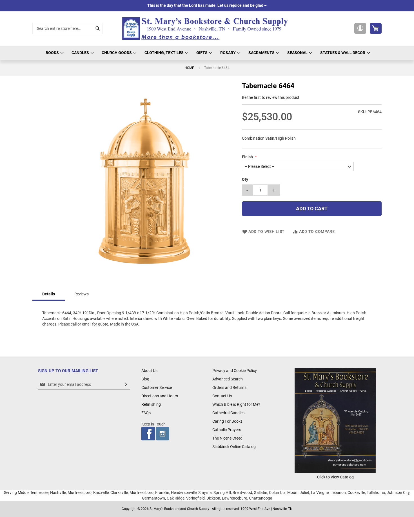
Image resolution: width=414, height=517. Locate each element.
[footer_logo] (335, 471)
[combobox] (67, 28)
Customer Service (156, 387)
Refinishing (151, 404)
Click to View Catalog (335, 477)
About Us (149, 370)
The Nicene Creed (227, 438)
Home (189, 68)
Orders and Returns (229, 387)
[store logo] (207, 28)
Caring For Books (227, 421)
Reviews (81, 294)
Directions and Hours (159, 396)
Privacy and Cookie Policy (234, 370)
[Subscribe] (126, 384)
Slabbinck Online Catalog (234, 446)
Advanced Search (227, 379)
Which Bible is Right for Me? (236, 404)
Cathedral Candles (228, 413)
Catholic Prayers (226, 429)
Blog (145, 379)
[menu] (207, 53)
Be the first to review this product (270, 97)
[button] (360, 28)
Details (48, 294)
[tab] (48, 294)
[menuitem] (53, 53)
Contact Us (222, 396)
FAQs (146, 413)
